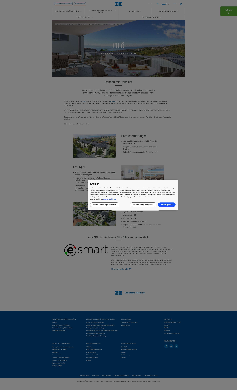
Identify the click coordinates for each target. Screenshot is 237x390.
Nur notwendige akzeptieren (143, 205)
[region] (133, 195)
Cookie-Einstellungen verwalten (104, 205)
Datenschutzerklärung (109, 199)
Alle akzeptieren (166, 205)
